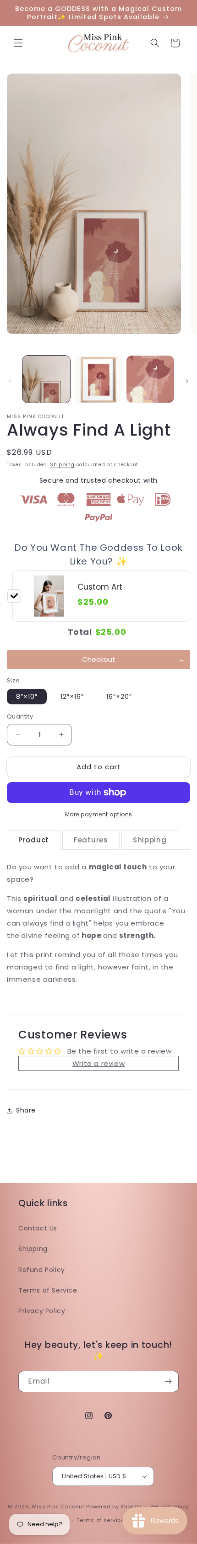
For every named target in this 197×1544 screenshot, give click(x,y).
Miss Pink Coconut (58, 1506)
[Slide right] (187, 381)
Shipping (62, 464)
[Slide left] (10, 381)
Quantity (20, 716)
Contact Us (37, 1228)
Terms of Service (47, 1290)
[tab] (33, 840)
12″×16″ (72, 696)
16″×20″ (119, 696)
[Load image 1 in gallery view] (46, 379)
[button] (18, 43)
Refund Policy (41, 1269)
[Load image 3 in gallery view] (150, 379)
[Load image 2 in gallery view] (98, 379)
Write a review (98, 1063)
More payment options (98, 814)
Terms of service (100, 1520)
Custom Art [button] (99, 586)
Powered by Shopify (114, 1506)
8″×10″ (27, 696)
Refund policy (169, 1506)
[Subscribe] (168, 1381)
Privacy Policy (41, 1310)
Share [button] (26, 1110)
